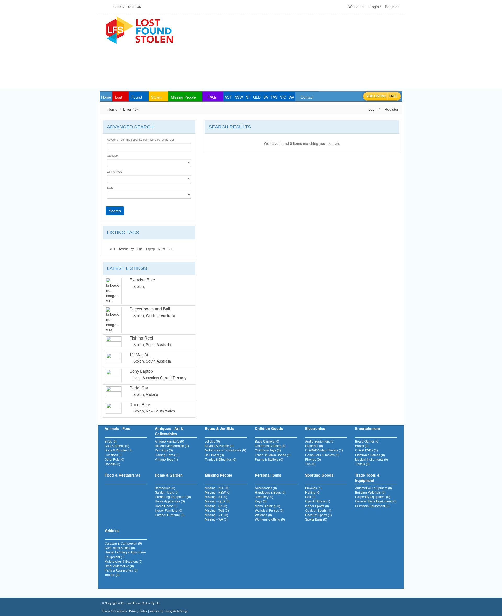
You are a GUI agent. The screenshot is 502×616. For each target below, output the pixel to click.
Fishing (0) (312, 492)
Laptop (150, 249)
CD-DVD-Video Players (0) (324, 450)
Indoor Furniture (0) (168, 510)
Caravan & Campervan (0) (123, 543)
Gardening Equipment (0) (173, 496)
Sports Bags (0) (316, 519)
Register (391, 6)
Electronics (315, 428)
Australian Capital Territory (164, 377)
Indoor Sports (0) (317, 506)
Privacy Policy (138, 611)
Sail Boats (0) (214, 455)
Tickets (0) (362, 463)
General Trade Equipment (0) (375, 501)
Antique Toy (126, 249)
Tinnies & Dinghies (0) (220, 459)
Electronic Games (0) (370, 455)
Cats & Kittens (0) (117, 445)
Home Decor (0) (166, 506)
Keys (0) (261, 501)
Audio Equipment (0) (319, 441)
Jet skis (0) (212, 441)
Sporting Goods (319, 475)
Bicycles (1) (313, 487)
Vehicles (112, 530)
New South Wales (160, 411)
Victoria (152, 394)
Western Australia (160, 315)
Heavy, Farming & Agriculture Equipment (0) (125, 554)
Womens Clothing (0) (270, 519)
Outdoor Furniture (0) (170, 514)
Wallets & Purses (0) (269, 510)
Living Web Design (176, 611)
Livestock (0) (114, 455)
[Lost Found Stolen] (139, 29)
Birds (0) (111, 441)
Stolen (138, 286)
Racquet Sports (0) (318, 514)
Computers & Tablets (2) (322, 455)
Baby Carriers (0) (267, 441)
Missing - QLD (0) (217, 501)
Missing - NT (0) (216, 496)
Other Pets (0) (114, 459)
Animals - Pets (117, 428)
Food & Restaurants (122, 475)
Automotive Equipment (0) (373, 487)
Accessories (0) (266, 487)
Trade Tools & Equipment (367, 477)
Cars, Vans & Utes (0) (120, 547)
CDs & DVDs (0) (366, 450)
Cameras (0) (314, 445)
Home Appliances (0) (170, 501)
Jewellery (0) (264, 496)
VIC (171, 249)
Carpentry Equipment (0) (372, 496)
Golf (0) (310, 496)
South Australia (158, 344)
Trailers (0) (112, 574)
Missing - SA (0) (216, 506)
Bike (139, 249)
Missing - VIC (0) (216, 514)
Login (374, 6)
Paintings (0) (164, 450)
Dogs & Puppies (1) (118, 450)
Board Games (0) (367, 441)
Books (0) (362, 445)
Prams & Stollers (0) (269, 459)
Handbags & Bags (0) (270, 492)
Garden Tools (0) (167, 492)
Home (111, 109)
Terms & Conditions (114, 611)
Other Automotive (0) (119, 565)
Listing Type (114, 171)
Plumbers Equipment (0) (372, 506)
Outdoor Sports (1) (318, 510)
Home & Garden (169, 475)
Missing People (218, 475)
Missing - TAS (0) (217, 510)
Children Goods (269, 428)
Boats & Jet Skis (219, 428)
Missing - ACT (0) (217, 487)
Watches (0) (263, 514)
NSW (161, 249)
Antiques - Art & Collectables (169, 431)
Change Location (127, 6)
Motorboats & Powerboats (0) (225, 450)
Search (115, 211)
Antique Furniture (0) (169, 441)
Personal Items (268, 475)
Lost (136, 377)
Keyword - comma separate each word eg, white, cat (140, 140)
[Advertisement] (311, 51)
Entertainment (367, 428)
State (110, 187)
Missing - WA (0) (216, 519)
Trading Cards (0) (167, 455)
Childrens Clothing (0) (270, 445)
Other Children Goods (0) (273, 455)
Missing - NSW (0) (217, 492)
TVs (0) (310, 463)
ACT (112, 249)
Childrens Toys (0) (268, 450)
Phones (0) (313, 459)
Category (113, 155)
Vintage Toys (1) (166, 459)
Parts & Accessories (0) (121, 570)
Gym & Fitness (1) (317, 501)
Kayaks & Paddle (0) (219, 445)
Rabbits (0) (112, 463)
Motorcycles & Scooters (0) (123, 561)
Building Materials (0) (370, 492)
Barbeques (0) (165, 487)
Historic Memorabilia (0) (172, 445)
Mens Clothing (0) (267, 506)
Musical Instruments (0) (371, 459)
